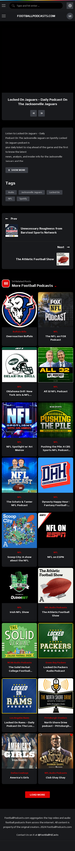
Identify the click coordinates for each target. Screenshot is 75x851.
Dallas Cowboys (19, 773)
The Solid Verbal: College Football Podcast (19, 671)
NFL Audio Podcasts (56, 607)
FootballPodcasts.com (36, 16)
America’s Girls (19, 777)
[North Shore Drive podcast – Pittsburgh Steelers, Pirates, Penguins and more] (55, 695)
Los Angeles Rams (19, 718)
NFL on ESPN (55, 556)
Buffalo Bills (19, 331)
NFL (10, 198)
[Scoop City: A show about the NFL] (19, 530)
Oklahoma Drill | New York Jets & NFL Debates (19, 395)
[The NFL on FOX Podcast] (55, 309)
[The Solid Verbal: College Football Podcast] (19, 640)
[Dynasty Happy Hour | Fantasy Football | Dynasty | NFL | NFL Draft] (55, 475)
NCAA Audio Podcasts (19, 662)
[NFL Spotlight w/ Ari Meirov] (19, 420)
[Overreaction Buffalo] (19, 309)
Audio (11, 192)
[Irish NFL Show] (19, 585)
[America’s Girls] (19, 751)
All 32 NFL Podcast (56, 391)
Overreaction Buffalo (19, 336)
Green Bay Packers (56, 662)
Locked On (54, 192)
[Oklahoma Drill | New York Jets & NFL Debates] (19, 364)
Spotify (23, 198)
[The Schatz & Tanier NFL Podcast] (19, 475)
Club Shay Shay (55, 777)
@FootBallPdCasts (48, 834)
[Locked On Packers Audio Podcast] (55, 640)
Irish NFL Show (19, 612)
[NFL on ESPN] (55, 530)
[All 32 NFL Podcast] (55, 364)
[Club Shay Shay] (55, 751)
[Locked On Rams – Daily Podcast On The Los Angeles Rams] (19, 695)
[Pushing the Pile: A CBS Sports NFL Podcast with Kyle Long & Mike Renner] (55, 420)
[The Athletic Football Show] (55, 585)
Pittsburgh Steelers (55, 718)
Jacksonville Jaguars (31, 192)
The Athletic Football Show (35, 259)
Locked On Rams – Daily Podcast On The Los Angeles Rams (19, 726)
